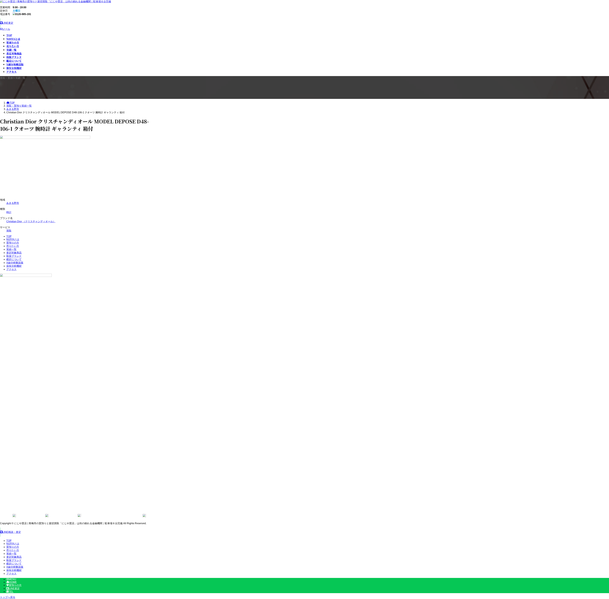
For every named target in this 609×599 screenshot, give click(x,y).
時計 (8, 212)
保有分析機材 (14, 266)
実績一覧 (11, 249)
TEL (11, 591)
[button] (79, 23)
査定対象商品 (14, 252)
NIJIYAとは (12, 239)
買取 (8, 230)
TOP (9, 236)
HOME (13, 582)
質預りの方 (12, 242)
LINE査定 (14, 588)
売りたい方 (12, 246)
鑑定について (14, 259)
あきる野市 (12, 203)
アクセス (11, 269)
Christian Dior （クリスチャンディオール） (31, 221)
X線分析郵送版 (14, 262)
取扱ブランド (14, 256)
